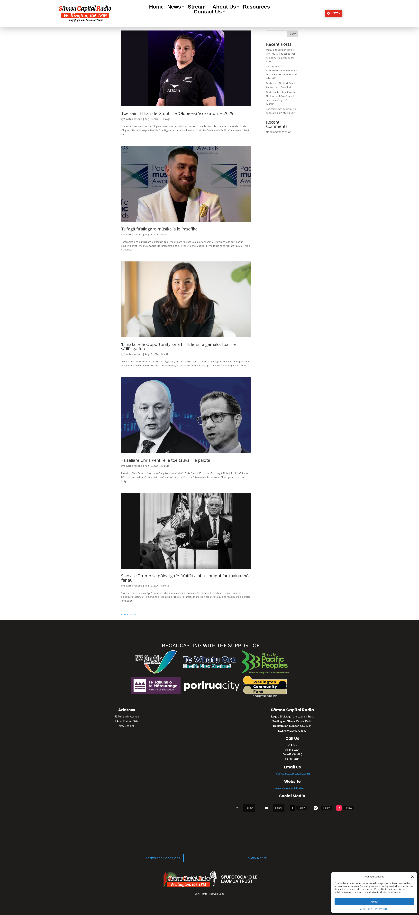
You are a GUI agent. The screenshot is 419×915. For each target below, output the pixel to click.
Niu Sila (165, 354)
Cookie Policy (366, 908)
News (174, 7)
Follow (249, 807)
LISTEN (335, 13)
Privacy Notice (380, 908)
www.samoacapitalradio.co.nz (292, 788)
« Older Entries (129, 614)
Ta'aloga (165, 118)
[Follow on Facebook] (237, 808)
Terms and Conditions (163, 858)
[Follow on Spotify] (315, 808)
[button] (412, 876)
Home (156, 7)
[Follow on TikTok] (339, 808)
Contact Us (208, 12)
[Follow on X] (292, 808)
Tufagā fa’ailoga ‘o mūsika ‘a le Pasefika (159, 229)
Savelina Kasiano (133, 118)
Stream (197, 7)
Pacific (164, 234)
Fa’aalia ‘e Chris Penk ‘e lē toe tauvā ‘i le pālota (165, 460)
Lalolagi (165, 585)
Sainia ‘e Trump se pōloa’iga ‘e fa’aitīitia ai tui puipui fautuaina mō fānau (185, 578)
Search (292, 33)
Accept (374, 901)
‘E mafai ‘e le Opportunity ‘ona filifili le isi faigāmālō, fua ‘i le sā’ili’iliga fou (178, 346)
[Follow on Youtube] (267, 808)
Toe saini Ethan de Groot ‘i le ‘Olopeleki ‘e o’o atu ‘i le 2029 (177, 113)
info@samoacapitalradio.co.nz (292, 773)
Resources (256, 7)
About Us (224, 7)
